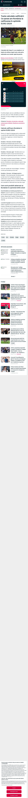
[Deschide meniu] (25, 2)
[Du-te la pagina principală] (7, 2)
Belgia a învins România (7, 58)
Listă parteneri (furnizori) (6, 785)
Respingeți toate (14, 791)
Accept (14, 787)
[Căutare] (22, 2)
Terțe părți (10, 776)
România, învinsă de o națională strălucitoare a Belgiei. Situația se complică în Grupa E (13, 123)
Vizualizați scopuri (14, 795)
